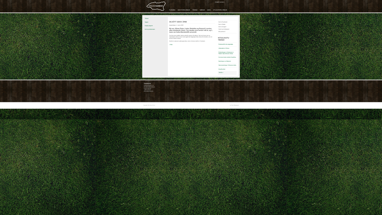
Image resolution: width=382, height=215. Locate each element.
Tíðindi (194, 10)
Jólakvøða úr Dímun (223, 48)
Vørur (202, 10)
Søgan (146, 22)
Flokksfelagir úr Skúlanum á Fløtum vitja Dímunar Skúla (225, 53)
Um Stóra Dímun (184, 10)
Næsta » (221, 72)
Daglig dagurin (149, 25)
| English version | (219, 2)
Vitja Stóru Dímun (220, 10)
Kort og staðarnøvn (150, 29)
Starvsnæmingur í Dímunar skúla (227, 65)
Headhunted (221, 69)
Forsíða (172, 10)
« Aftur (171, 44)
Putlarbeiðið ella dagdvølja (225, 44)
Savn (209, 10)
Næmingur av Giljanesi (224, 61)
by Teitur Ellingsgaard (234, 105)
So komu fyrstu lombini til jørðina (227, 57)
